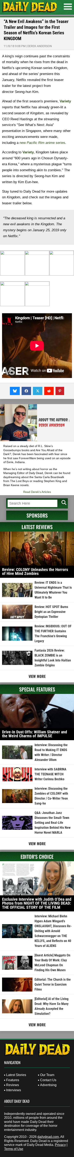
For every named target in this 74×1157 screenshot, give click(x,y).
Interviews (13, 1090)
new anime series (42, 143)
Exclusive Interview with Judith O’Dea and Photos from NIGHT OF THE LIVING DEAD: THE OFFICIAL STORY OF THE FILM (36, 903)
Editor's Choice (37, 856)
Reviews (12, 1085)
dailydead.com (48, 1137)
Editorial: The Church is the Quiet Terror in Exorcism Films (53, 984)
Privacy (60, 1145)
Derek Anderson (39, 46)
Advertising (48, 1085)
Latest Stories (16, 1075)
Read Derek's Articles (37, 492)
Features (12, 1080)
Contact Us (48, 1080)
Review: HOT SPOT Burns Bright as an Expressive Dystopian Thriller (51, 612)
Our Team (47, 1075)
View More (37, 676)
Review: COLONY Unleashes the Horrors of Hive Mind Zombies (35, 571)
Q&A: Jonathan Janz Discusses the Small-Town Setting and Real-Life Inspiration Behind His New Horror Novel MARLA (53, 823)
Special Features (37, 689)
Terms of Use (13, 1149)
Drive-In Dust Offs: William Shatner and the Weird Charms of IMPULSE (34, 734)
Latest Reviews (37, 527)
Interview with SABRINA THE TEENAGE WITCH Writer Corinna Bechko (50, 774)
